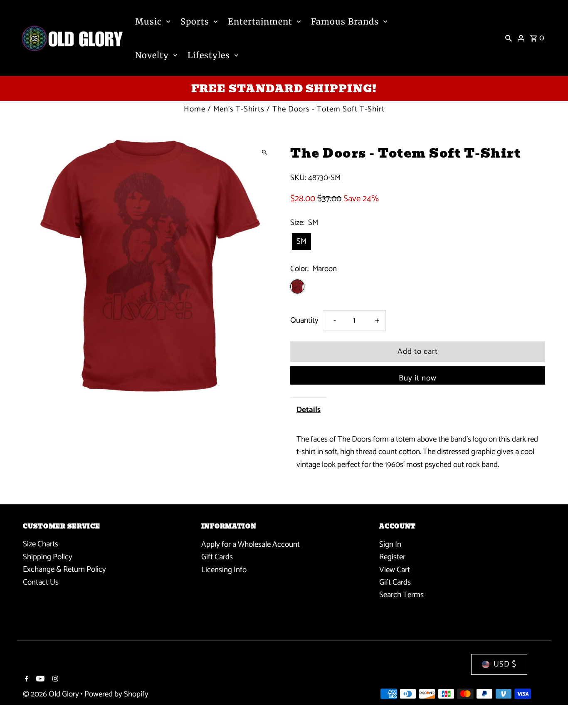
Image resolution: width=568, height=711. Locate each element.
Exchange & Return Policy (64, 569)
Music (148, 21)
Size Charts (40, 544)
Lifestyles (209, 55)
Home (194, 109)
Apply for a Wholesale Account (250, 544)
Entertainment (260, 21)
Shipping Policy (47, 557)
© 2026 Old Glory (52, 694)
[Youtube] (39, 680)
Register (392, 557)
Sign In (390, 544)
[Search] (508, 38)
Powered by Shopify (116, 694)
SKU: (298, 178)
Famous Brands (345, 21)
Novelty (152, 55)
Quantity (304, 320)
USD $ (505, 664)
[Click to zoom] (264, 152)
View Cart (394, 569)
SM (301, 241)
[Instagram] (54, 680)
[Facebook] (25, 680)
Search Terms (401, 594)
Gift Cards (217, 557)
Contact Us (41, 582)
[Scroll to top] (550, 689)
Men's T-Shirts (238, 109)
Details (308, 409)
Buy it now (418, 378)
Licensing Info (224, 569)
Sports (194, 21)
